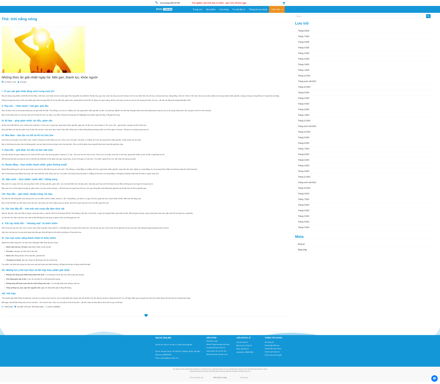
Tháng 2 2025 (303, 64)
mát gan (27, 307)
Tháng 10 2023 (304, 132)
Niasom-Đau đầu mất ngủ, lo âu (216, 354)
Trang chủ (197, 9)
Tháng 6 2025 (303, 42)
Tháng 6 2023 (303, 154)
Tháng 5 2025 (303, 48)
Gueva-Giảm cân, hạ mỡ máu (216, 351)
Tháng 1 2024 (303, 115)
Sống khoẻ (8, 307)
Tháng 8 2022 (303, 194)
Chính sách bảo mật (196, 377)
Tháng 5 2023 (303, 160)
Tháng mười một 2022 (307, 182)
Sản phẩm (211, 9)
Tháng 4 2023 (303, 166)
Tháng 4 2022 (303, 216)
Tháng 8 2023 (303, 143)
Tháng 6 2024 (303, 98)
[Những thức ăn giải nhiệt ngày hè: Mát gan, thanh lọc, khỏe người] (147, 49)
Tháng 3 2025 (303, 59)
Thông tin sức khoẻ (258, 9)
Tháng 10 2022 (304, 188)
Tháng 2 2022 (303, 227)
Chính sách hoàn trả (272, 352)
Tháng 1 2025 (303, 70)
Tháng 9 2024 (303, 93)
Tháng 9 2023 (303, 137)
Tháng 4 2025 (303, 53)
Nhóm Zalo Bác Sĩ (242, 349)
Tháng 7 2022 (303, 199)
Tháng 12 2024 (304, 76)
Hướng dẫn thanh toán (273, 348)
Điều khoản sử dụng (220, 377)
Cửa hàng (224, 9)
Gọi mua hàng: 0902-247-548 (170, 3)
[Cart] (284, 3)
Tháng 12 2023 (304, 121)
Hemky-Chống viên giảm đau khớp (217, 344)
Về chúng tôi (269, 342)
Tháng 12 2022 (304, 177)
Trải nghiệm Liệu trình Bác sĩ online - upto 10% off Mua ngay (219, 3)
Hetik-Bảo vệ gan (212, 341)
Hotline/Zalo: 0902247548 (244, 352)
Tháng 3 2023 (303, 171)
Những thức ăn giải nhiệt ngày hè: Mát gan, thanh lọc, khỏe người (50, 77)
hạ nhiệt (20, 307)
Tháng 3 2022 (303, 222)
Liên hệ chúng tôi (242, 342)
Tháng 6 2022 (303, 205)
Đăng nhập (302, 250)
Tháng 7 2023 (303, 149)
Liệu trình (275, 9)
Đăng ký (301, 244)
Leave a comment (53, 307)
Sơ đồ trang (244, 377)
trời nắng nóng (38, 307)
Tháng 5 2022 (303, 210)
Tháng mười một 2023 (307, 126)
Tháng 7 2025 (303, 36)
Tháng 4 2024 (303, 104)
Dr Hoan (23, 82)
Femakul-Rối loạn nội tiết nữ (215, 348)
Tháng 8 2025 (303, 31)
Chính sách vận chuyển (273, 355)
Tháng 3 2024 (303, 109)
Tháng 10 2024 (304, 87)
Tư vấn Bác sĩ (238, 9)
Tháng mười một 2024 (307, 81)
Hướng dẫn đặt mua (272, 345)
